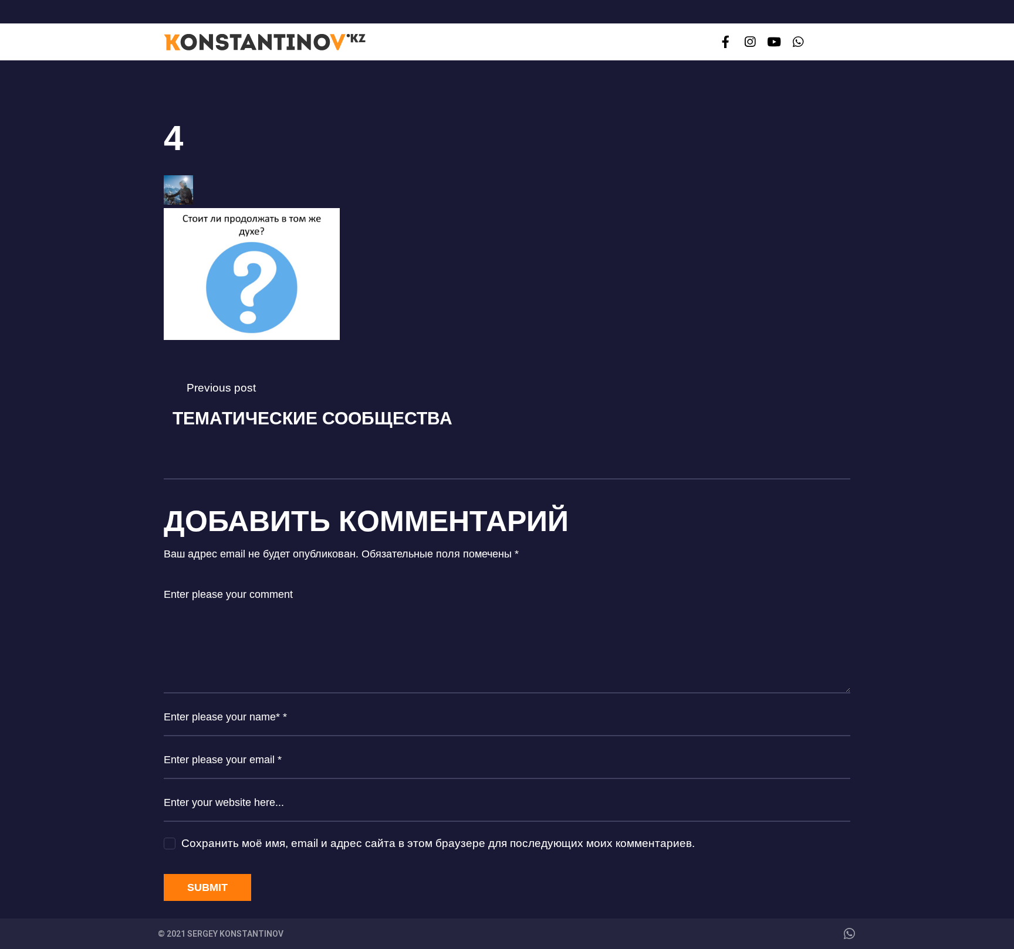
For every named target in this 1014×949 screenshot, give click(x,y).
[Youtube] (773, 41)
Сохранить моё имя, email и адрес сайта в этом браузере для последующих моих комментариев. (438, 843)
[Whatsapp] (798, 41)
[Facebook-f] (725, 41)
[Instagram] (749, 41)
